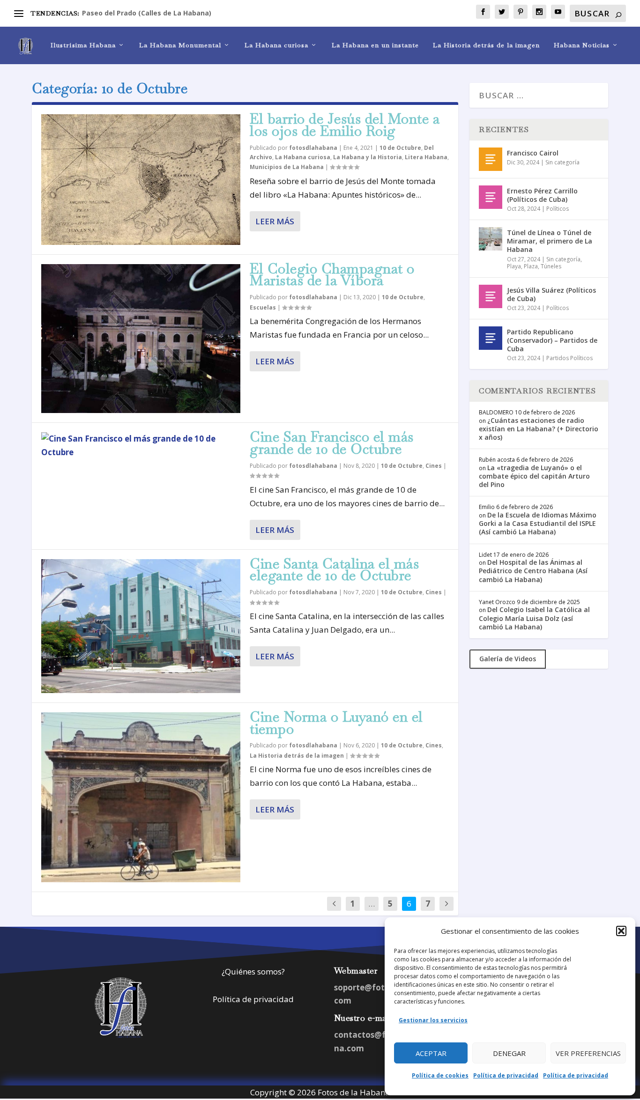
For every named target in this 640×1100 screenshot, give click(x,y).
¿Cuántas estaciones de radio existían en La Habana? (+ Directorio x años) (538, 429)
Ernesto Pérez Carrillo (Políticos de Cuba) (542, 195)
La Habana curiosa (276, 45)
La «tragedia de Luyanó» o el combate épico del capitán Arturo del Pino (534, 476)
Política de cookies (440, 1075)
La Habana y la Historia (367, 157)
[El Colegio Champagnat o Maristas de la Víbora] (140, 338)
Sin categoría (562, 162)
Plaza (531, 266)
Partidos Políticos (569, 358)
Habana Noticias (582, 45)
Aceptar (431, 1053)
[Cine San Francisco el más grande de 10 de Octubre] (140, 445)
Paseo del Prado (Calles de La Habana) (146, 12)
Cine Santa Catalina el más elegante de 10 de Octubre (334, 569)
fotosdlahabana (313, 148)
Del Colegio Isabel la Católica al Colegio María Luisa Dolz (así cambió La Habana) (534, 618)
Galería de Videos (507, 658)
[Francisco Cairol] (490, 159)
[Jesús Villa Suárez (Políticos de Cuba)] (490, 296)
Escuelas (263, 307)
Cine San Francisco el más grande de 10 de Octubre (332, 443)
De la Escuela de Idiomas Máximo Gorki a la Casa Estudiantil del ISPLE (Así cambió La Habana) (537, 523)
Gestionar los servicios (433, 1020)
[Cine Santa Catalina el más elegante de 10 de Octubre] (140, 626)
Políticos (557, 209)
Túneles (551, 266)
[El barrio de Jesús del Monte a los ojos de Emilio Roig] (140, 179)
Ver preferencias (588, 1053)
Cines (433, 466)
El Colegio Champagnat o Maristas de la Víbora (332, 274)
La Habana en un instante (375, 45)
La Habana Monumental (180, 45)
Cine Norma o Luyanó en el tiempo (336, 723)
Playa (514, 266)
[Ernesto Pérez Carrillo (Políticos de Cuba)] (490, 197)
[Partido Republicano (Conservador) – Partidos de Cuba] (490, 338)
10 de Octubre (400, 148)
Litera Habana (426, 157)
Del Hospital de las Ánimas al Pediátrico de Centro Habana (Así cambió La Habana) (533, 570)
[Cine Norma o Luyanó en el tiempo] (140, 797)
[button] (621, 931)
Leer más (274, 221)
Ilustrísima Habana (83, 45)
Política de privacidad (505, 1075)
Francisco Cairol (532, 152)
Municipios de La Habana (287, 167)
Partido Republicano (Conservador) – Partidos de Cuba (552, 340)
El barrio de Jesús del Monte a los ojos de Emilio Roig (344, 125)
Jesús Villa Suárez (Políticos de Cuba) (551, 294)
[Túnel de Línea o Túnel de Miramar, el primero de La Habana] (490, 239)
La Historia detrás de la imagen (486, 45)
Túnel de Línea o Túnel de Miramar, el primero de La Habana (549, 241)
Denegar (509, 1053)
